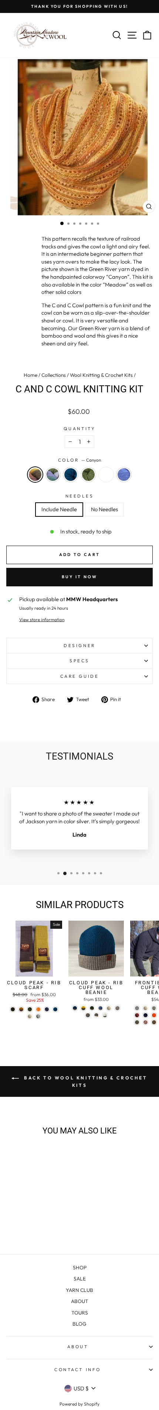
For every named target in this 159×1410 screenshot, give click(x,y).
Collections (53, 375)
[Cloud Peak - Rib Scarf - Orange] (38, 1009)
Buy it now (80, 576)
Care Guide (79, 676)
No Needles (104, 509)
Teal (70, 474)
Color (79, 460)
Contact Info (77, 1369)
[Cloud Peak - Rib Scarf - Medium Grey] (38, 1016)
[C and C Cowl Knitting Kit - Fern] (38, 1229)
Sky (106, 474)
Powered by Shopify (79, 1404)
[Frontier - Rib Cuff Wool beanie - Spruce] (145, 1015)
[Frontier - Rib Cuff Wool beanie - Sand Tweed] (154, 1022)
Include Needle (59, 509)
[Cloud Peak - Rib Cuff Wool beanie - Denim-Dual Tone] (100, 1008)
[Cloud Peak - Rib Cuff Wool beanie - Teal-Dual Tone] (75, 1008)
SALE (80, 1278)
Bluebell (123, 474)
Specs (79, 660)
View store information (41, 619)
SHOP (80, 1267)
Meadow (52, 474)
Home (30, 375)
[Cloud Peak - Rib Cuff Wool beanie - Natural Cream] (109, 1008)
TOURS (79, 1312)
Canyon (35, 474)
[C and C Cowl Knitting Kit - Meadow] (21, 1229)
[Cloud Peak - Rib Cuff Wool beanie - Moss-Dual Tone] (92, 1008)
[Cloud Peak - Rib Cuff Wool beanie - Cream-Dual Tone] (105, 1015)
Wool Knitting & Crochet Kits (101, 375)
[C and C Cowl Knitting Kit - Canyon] (13, 1229)
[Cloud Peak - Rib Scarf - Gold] (21, 1009)
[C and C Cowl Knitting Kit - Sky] (47, 1229)
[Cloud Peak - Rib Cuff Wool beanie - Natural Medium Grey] (117, 1008)
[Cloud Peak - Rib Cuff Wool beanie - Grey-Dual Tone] (96, 1015)
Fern (88, 474)
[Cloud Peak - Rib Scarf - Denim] (47, 1009)
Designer (79, 645)
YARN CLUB (79, 1290)
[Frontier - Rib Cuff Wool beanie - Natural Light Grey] (154, 1008)
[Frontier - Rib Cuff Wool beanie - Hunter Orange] (154, 1015)
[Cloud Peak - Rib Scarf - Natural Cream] (30, 1016)
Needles (79, 496)
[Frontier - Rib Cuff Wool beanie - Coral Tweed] (145, 1022)
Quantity (79, 428)
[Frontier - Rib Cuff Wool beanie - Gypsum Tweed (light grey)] (137, 1008)
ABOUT (79, 1301)
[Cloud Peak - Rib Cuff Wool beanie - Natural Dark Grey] (88, 1015)
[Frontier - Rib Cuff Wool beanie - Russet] (137, 1015)
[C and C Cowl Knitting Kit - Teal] (30, 1229)
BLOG (79, 1323)
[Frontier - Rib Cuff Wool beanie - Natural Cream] (145, 1008)
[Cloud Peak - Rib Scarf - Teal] (55, 1009)
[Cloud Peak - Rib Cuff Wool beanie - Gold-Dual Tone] (83, 1008)
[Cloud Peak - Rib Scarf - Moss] (30, 1009)
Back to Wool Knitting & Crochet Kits (84, 1081)
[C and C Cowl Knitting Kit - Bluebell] (55, 1229)
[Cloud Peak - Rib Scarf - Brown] (13, 1009)
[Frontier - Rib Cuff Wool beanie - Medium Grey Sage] (137, 1022)
